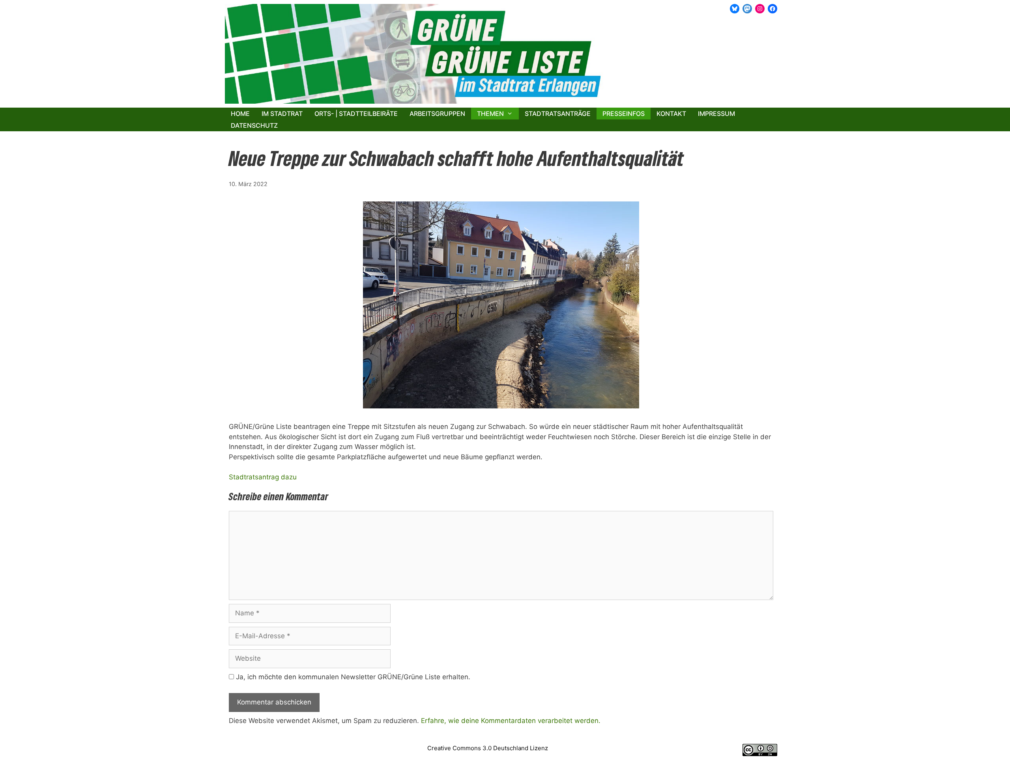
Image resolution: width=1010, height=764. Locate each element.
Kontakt (671, 113)
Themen (490, 113)
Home (240, 113)
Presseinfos (623, 113)
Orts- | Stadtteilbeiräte (356, 113)
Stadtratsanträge (558, 113)
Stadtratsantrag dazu (263, 477)
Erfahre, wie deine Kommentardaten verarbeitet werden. (510, 721)
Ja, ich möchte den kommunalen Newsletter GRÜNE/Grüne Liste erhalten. (352, 677)
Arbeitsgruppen (437, 113)
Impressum (716, 113)
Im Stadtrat (282, 113)
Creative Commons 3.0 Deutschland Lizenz (487, 748)
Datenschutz (254, 125)
